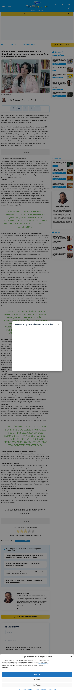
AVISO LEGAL (53, 689)
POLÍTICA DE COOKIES (25, 689)
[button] (71, 657)
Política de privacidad (40, 689)
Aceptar (37, 674)
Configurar (37, 685)
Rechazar (37, 680)
